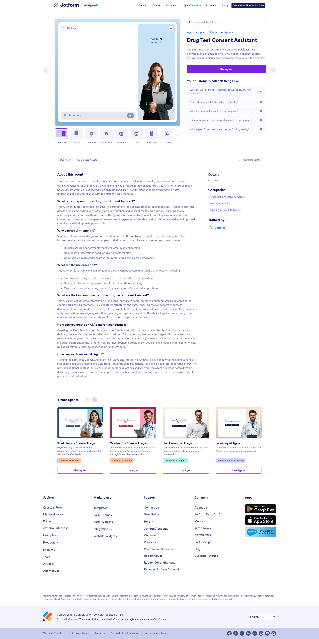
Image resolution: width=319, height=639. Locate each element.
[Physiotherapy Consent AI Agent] (80, 422)
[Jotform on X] (235, 633)
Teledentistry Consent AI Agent (129, 443)
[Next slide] (177, 136)
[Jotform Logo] (66, 5)
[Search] (190, 22)
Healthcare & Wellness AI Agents (227, 196)
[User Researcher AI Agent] (186, 422)
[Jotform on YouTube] (267, 633)
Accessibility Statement (125, 633)
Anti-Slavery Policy (156, 633)
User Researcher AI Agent (178, 443)
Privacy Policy (80, 633)
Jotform (220, 227)
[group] (80, 443)
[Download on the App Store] (260, 520)
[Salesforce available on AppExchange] (260, 532)
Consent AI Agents (221, 32)
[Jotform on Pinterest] (261, 633)
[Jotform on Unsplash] (273, 633)
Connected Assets (87, 159)
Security (100, 633)
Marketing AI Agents (175, 460)
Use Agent (226, 69)
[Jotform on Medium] (248, 633)
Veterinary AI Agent (228, 443)
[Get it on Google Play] (260, 509)
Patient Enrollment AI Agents (224, 210)
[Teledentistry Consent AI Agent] (133, 422)
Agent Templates (197, 32)
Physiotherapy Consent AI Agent (77, 443)
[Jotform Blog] (254, 633)
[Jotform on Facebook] (229, 633)
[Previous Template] (46, 70)
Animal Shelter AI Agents (230, 460)
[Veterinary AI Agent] (239, 422)
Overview (65, 159)
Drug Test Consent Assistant (222, 40)
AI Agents (91, 5)
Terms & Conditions (55, 633)
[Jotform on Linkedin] (242, 633)
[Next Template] (273, 70)
